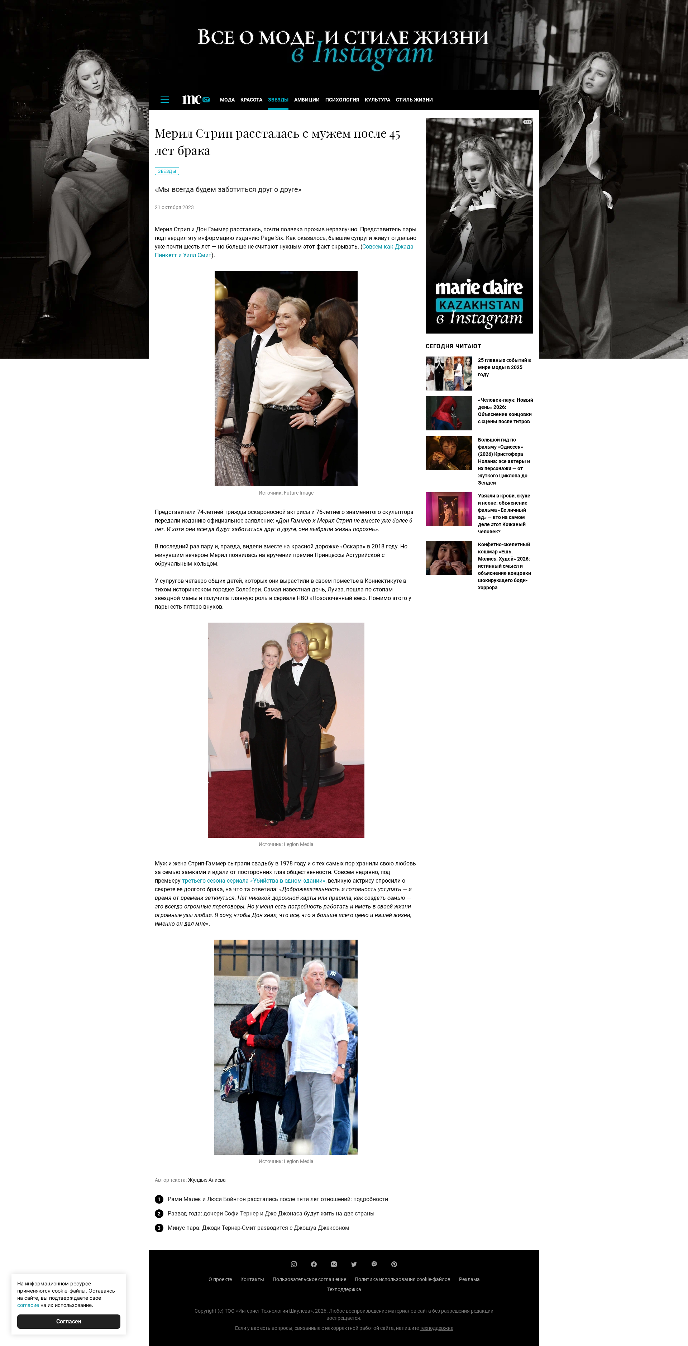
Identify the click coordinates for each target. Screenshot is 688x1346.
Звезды (278, 100)
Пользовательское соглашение (309, 1279)
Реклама (469, 1279)
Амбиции (307, 100)
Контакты (252, 1279)
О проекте (220, 1279)
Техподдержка (344, 1289)
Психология (342, 100)
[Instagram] (294, 1264)
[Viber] (374, 1264)
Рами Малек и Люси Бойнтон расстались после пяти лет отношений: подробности (278, 1199)
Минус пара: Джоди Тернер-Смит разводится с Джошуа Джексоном (258, 1227)
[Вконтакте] (334, 1264)
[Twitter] (354, 1264)
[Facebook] (314, 1264)
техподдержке (436, 1328)
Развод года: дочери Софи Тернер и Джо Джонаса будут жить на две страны (271, 1213)
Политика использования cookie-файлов (402, 1279)
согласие (28, 1305)
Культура (377, 100)
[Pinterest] (394, 1264)
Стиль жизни (414, 100)
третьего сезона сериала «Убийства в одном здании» (253, 880)
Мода (227, 100)
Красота (251, 100)
